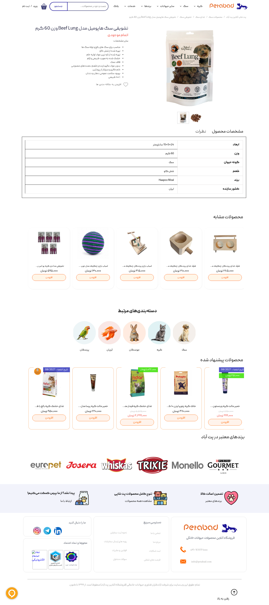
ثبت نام (26, 6)
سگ (185, 6)
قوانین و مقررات (119, 550)
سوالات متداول (120, 559)
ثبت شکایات (154, 551)
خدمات (131, 6)
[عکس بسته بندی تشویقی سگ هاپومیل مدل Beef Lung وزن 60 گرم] (190, 68)
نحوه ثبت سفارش (118, 532)
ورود (35, 6)
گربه (199, 6)
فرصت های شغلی (152, 559)
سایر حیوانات (167, 6)
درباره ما (156, 542)
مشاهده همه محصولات (138, 501)
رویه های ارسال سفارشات (115, 541)
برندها (147, 6)
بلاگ (116, 6)
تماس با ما (155, 533)
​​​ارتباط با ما (66, 501)
